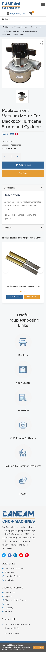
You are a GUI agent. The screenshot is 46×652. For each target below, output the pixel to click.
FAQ (7, 604)
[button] (5, 270)
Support (9, 596)
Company (9, 580)
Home (8, 27)
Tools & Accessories (15, 569)
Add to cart (25, 165)
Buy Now (23, 173)
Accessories (36, 27)
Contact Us (10, 593)
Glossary (9, 608)
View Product (14, 297)
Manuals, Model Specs (15, 600)
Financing (9, 572)
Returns (8, 611)
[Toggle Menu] (43, 4)
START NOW (38, 647)
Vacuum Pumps (20, 27)
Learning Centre (12, 576)
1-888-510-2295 (12, 634)
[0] (29, 14)
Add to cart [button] (32, 297)
